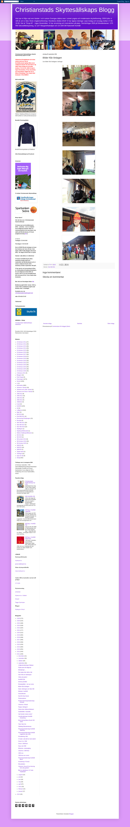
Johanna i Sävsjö (21, 387)
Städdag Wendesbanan (24, 726)
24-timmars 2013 (21, 346)
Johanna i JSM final (23, 750)
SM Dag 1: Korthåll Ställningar (30, 538)
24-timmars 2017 (21, 354)
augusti (20, 774)
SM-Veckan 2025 (21, 443)
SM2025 (19, 447)
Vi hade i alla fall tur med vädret (27, 739)
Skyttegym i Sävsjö (20, 609)
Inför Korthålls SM (30, 496)
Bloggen (19, 375)
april (19, 784)
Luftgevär (19, 410)
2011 (18, 654)
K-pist (18, 404)
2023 (18, 625)
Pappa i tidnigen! (23, 707)
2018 (18, 637)
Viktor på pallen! (22, 677)
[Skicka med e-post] (60, 265)
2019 (18, 635)
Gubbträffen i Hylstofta (24, 711)
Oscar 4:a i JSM (22, 741)
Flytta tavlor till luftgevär (24, 667)
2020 (18, 632)
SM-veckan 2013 (21, 439)
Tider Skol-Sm (22, 724)
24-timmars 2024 (21, 367)
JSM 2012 (19, 395)
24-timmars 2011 (21, 342)
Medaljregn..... (22, 670)
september (21, 663)
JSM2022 (19, 402)
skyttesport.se (18, 560)
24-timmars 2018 (21, 356)
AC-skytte (17, 583)
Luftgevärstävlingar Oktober (26, 665)
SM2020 (19, 445)
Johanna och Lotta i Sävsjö (24, 389)
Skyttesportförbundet (22, 431)
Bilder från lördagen (23, 686)
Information (20, 385)
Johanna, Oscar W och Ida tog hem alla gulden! (26, 767)
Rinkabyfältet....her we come (26, 684)
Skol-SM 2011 (51, 267)
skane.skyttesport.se (20, 571)
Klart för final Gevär (23, 696)
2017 (18, 639)
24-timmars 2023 (21, 364)
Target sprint (20, 451)
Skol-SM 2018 (21, 426)
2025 (18, 620)
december (21, 656)
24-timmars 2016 (21, 352)
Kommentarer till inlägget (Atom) (61, 326)
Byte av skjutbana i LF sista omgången (25, 771)
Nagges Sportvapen (20, 602)
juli (19, 777)
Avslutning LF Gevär (23, 761)
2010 (18, 794)
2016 (18, 642)
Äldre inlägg (111, 323)
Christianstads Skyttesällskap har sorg (30, 483)
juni (19, 779)
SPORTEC (18, 592)
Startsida (79, 323)
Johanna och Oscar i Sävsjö (24, 391)
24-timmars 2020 (21, 360)
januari (20, 791)
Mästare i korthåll (23, 691)
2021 (18, 630)
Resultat (19, 420)
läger (18, 412)
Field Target (20, 377)
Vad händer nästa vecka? (25, 714)
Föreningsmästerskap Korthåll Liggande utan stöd (26, 733)
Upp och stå (20, 455)
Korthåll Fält (21, 679)
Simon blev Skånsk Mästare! (26, 709)
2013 (18, 649)
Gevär (18, 381)
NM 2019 (19, 414)
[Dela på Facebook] (66, 265)
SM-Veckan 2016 (21, 441)
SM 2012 (19, 435)
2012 (18, 651)
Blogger (71, 814)
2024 (18, 623)
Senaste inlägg (47, 323)
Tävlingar (19, 453)
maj (19, 782)
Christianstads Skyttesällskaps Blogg (64, 9)
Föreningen (20, 379)
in (17, 383)
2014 (18, 647)
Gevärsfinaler (22, 693)
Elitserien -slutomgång (24, 748)
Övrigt (18, 457)
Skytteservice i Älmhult (21, 595)
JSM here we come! (23, 755)
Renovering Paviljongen (23, 418)
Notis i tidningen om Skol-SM (26, 689)
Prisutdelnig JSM (23, 736)
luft (17, 408)
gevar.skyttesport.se (20, 564)
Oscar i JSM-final (23, 743)
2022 (18, 628)
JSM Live (20, 753)
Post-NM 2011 (21, 416)
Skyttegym (19, 428)
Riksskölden (21, 764)
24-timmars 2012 (21, 344)
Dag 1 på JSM (22, 746)
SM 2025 (19, 437)
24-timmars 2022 (21, 362)
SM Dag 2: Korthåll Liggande (30, 510)
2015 (18, 644)
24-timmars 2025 (21, 369)
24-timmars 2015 (21, 350)
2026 (18, 618)
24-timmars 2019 (21, 358)
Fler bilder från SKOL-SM (25, 672)
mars (20, 786)
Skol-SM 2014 (21, 424)
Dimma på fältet (22, 681)
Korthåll (19, 406)
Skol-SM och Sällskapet (24, 674)
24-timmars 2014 (21, 348)
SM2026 (19, 449)
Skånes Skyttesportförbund (24, 433)
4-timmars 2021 (21, 373)
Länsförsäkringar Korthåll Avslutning (25, 717)
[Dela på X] (64, 265)
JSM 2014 (19, 398)
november (21, 658)
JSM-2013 (19, 400)
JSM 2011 (19, 393)
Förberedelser (22, 698)
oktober (20, 660)
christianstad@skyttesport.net (24, 293)
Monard (17, 599)
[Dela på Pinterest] (68, 265)
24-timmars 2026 (21, 371)
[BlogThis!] (62, 265)
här (26, 233)
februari (20, 789)
